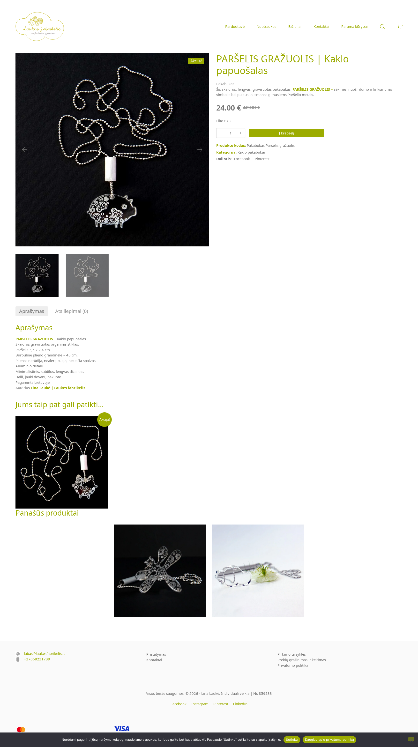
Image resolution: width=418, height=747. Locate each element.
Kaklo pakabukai (251, 152)
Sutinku (292, 739)
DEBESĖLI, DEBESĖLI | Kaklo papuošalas (258, 572)
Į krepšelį (286, 133)
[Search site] (382, 26)
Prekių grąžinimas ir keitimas (301, 660)
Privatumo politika (292, 665)
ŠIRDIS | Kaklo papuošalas (62, 571)
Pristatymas (156, 654)
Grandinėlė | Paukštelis (356, 571)
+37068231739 (37, 659)
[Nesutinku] (411, 739)
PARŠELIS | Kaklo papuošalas (61, 464)
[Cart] (400, 27)
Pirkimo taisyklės (291, 654)
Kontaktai (154, 660)
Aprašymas (31, 311)
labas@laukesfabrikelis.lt (44, 653)
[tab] (31, 311)
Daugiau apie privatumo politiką (329, 739)
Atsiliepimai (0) (71, 311)
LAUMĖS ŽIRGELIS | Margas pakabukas (160, 572)
